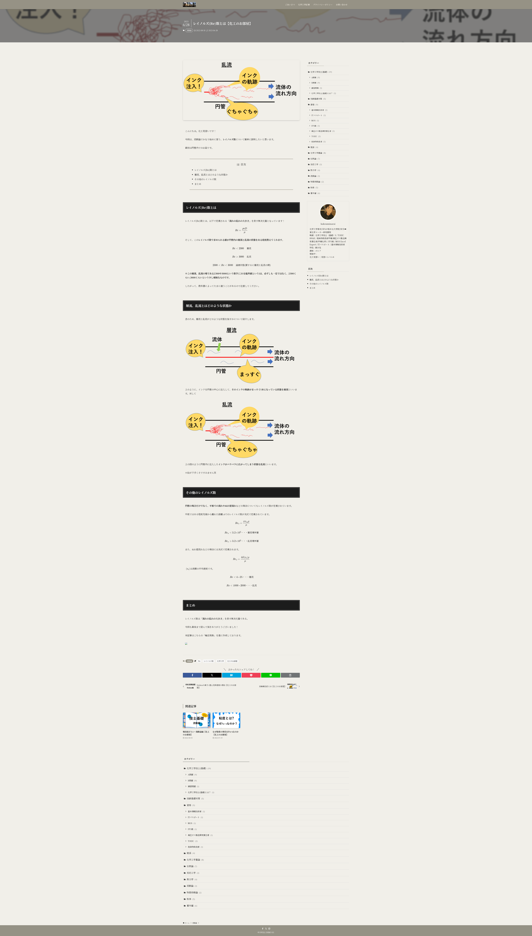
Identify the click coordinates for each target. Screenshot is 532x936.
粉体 (314, 187)
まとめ (198, 184)
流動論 (189, 30)
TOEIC (316, 136)
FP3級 (315, 125)
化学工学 (220, 661)
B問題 (315, 82)
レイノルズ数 (208, 661)
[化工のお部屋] (189, 4)
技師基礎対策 (318, 98)
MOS (315, 120)
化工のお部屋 (232, 661)
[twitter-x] (266, 928)
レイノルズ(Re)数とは (206, 170)
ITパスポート (318, 115)
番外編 (315, 193)
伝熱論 (315, 158)
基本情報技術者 (319, 110)
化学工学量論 (318, 152)
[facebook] (262, 928)
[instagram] (269, 928)
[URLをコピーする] (290, 675)
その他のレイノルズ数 (205, 179)
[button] (192, 675)
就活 (314, 147)
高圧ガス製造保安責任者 (323, 131)
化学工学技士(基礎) (321, 71)
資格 (314, 104)
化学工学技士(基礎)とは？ (323, 93)
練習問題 (316, 88)
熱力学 (315, 170)
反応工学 (316, 164)
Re (199, 661)
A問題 (315, 77)
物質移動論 (317, 181)
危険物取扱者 (318, 141)
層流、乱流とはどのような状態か (211, 174)
